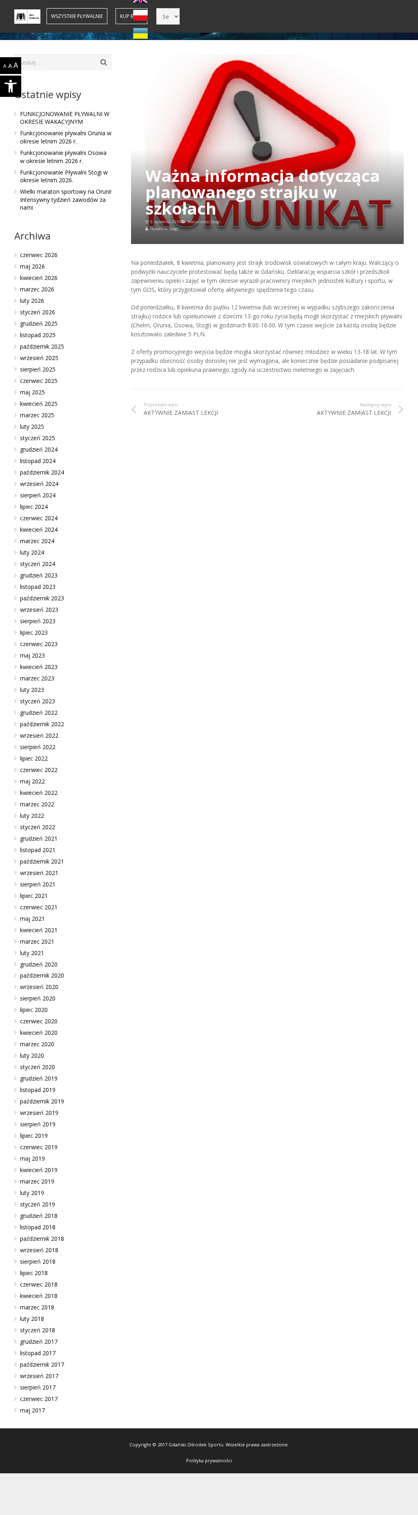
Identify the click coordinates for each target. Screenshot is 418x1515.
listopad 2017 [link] (38, 1353)
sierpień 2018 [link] (38, 1261)
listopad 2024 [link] (38, 461)
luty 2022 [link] (32, 815)
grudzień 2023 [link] (39, 575)
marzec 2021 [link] (37, 941)
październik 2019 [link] (42, 1101)
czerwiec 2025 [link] (39, 381)
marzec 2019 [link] (37, 1181)
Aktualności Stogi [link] (204, 221)
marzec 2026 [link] (37, 289)
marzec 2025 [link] (37, 415)
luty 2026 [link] (32, 300)
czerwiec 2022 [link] (39, 770)
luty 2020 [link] (32, 1055)
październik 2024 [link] (42, 472)
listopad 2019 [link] (38, 1090)
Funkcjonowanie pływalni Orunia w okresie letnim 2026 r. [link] (65, 137)
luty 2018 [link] (32, 1319)
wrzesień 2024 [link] (39, 484)
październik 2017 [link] (42, 1364)
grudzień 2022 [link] (39, 712)
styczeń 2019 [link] (37, 1204)
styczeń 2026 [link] (37, 312)
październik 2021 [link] (42, 861)
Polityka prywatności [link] (209, 1460)
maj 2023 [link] (32, 655)
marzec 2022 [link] (37, 804)
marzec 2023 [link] (37, 678)
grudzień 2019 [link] (39, 1078)
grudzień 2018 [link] (39, 1216)
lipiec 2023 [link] (34, 632)
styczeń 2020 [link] (37, 1067)
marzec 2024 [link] (37, 541)
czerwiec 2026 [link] (39, 255)
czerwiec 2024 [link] (39, 518)
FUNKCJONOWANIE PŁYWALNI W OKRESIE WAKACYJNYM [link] (64, 118)
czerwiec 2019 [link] (39, 1147)
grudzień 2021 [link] (39, 838)
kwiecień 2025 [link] (39, 403)
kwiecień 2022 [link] (39, 793)
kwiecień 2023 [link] (39, 667)
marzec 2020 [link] (37, 1044)
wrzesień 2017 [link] (39, 1376)
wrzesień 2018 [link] (39, 1250)
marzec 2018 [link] (37, 1307)
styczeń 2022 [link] (37, 827)
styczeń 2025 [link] (37, 438)
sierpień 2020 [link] (38, 998)
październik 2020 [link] (42, 975)
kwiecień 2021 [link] (39, 930)
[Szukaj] (103, 62)
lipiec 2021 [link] (34, 896)
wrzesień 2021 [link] (39, 873)
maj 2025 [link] (32, 392)
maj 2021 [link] (32, 918)
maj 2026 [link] (32, 266)
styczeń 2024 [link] (37, 564)
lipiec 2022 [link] (34, 758)
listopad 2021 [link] (38, 850)
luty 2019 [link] (32, 1193)
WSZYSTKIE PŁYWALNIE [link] (77, 16)
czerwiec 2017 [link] (39, 1399)
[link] (10, 86)
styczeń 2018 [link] (37, 1330)
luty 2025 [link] (32, 426)
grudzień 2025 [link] (39, 323)
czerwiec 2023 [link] (39, 644)
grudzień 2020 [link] (39, 964)
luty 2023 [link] (32, 690)
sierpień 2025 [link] (38, 369)
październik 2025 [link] (42, 346)
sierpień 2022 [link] (38, 747)
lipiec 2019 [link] (34, 1135)
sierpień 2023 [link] (38, 621)
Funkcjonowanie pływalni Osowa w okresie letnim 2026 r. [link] (63, 157)
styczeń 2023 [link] (37, 701)
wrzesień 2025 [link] (39, 358)
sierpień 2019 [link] (38, 1124)
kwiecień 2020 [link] (39, 1032)
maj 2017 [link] (32, 1410)
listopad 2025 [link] (38, 335)
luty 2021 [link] (32, 953)
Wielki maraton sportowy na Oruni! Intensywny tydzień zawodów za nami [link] (65, 199)
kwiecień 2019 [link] (39, 1170)
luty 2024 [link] (32, 552)
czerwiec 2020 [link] (39, 1021)
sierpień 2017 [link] (38, 1387)
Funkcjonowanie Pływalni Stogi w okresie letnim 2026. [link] (64, 176)
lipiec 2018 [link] (34, 1273)
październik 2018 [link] (42, 1238)
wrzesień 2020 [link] (39, 987)
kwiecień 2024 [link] (39, 529)
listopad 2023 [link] (38, 587)
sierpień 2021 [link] (38, 884)
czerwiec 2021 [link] (39, 907)
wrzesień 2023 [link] (39, 609)
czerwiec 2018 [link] (39, 1284)
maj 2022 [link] (32, 781)
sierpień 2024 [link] (38, 495)
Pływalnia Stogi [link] (164, 228)
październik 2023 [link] (42, 598)
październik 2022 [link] (42, 724)
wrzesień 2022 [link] (39, 735)
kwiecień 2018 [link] (39, 1296)
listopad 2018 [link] (38, 1227)
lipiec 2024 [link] (34, 506)
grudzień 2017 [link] (39, 1341)
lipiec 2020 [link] (34, 1010)
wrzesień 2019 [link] (39, 1113)
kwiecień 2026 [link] (39, 278)
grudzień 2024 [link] (39, 449)
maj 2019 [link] (32, 1158)
